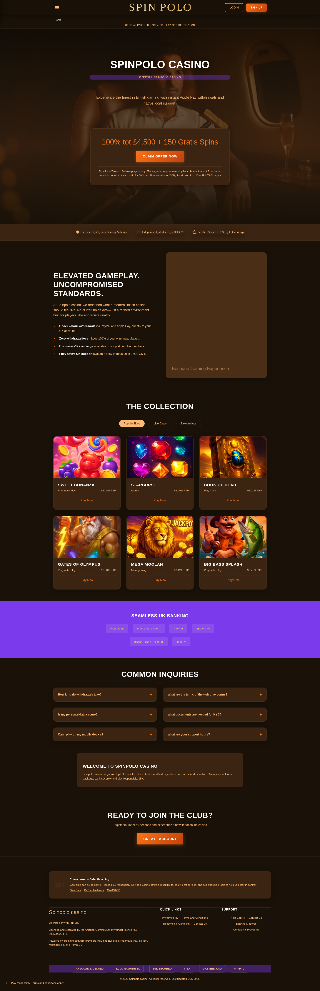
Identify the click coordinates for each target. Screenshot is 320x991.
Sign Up (256, 7)
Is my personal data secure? (78, 714)
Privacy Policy (170, 917)
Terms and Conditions (195, 917)
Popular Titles (132, 423)
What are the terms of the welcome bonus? (197, 694)
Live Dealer (160, 423)
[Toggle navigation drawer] (57, 7)
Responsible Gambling (176, 923)
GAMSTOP (113, 890)
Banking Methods (246, 923)
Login (234, 7)
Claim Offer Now (160, 156)
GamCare (75, 890)
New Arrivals (188, 423)
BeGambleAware (94, 890)
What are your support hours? (189, 734)
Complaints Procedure (246, 929)
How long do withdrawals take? (80, 694)
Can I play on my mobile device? (80, 734)
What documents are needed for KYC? (195, 714)
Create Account (160, 839)
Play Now (87, 500)
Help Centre (238, 917)
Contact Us (200, 923)
